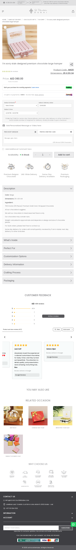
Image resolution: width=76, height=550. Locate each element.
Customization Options (15, 256)
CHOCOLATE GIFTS (29, 20)
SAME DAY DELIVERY (14, 20)
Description (9, 188)
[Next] (70, 337)
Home (4, 20)
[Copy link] (71, 64)
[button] (23, 308)
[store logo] (38, 11)
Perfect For (9, 248)
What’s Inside (10, 240)
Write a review (53, 316)
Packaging (9, 280)
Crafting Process (12, 272)
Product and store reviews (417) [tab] (12, 329)
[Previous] (5, 337)
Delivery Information (14, 264)
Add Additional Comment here (18, 149)
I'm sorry (41, 20)
